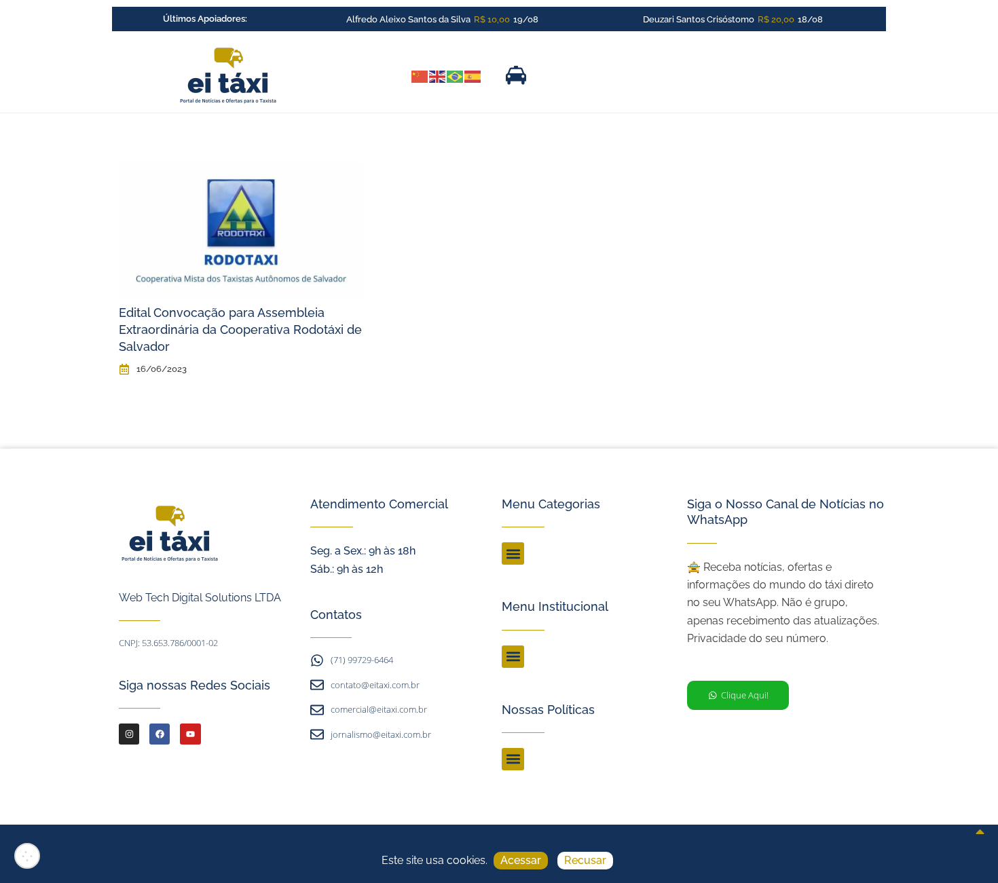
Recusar (585, 860)
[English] (438, 75)
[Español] (473, 75)
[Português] (455, 75)
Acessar (520, 860)
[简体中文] (420, 75)
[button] (513, 553)
